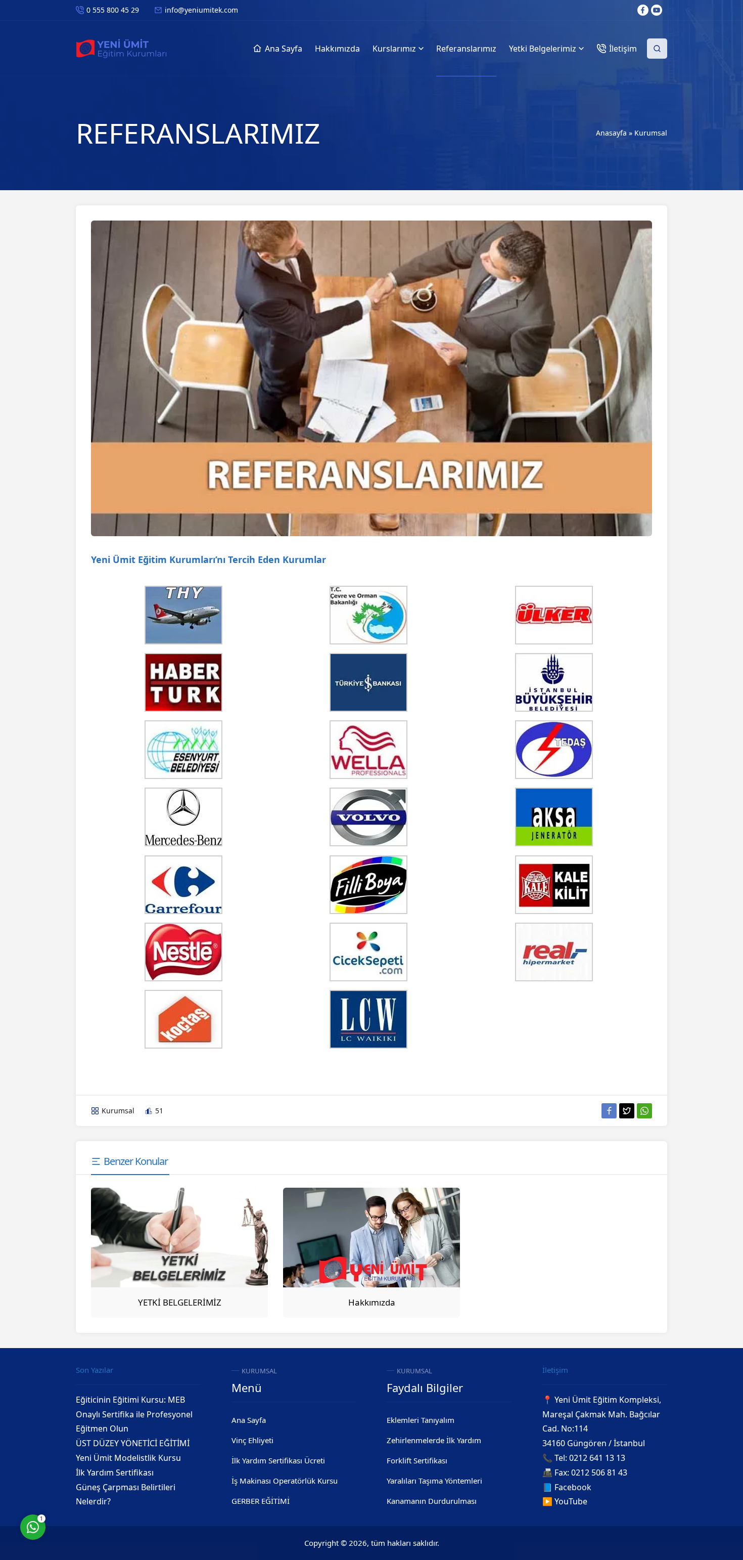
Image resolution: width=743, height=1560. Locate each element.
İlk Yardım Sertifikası (115, 1472)
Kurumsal (650, 133)
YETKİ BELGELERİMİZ (179, 1302)
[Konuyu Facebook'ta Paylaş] (609, 1110)
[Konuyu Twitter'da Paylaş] (626, 1110)
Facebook (572, 1487)
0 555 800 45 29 (112, 10)
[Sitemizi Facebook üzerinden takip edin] (642, 10)
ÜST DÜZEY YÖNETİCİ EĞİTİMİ (133, 1443)
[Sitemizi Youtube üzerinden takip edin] (656, 10)
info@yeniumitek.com (201, 10)
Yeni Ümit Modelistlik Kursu (128, 1457)
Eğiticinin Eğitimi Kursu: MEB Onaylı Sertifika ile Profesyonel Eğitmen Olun (134, 1414)
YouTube (570, 1501)
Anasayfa (611, 133)
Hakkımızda (371, 1302)
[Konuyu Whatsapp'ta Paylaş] (644, 1110)
